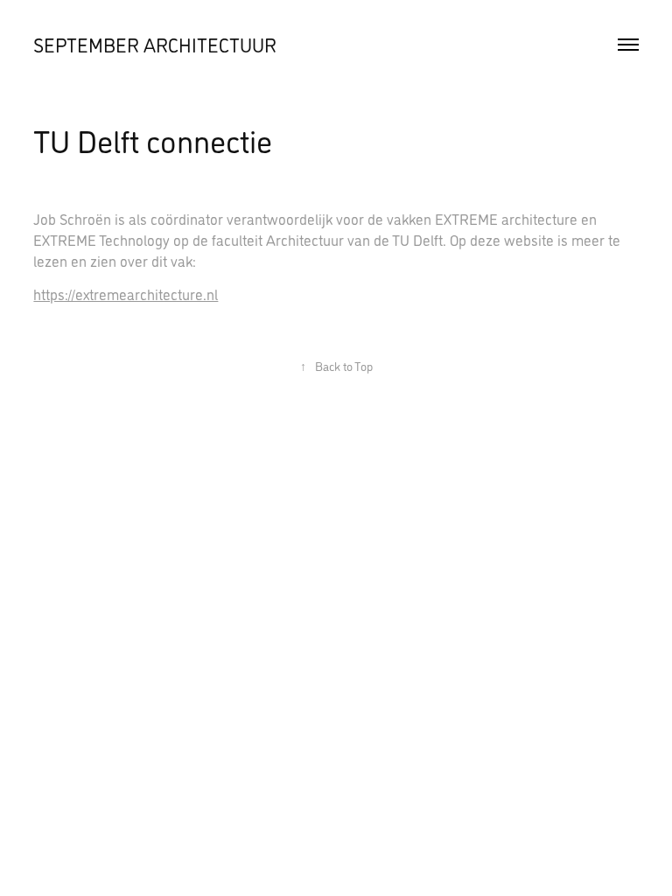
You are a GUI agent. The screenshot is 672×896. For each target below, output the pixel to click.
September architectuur (154, 44)
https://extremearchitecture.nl (125, 294)
